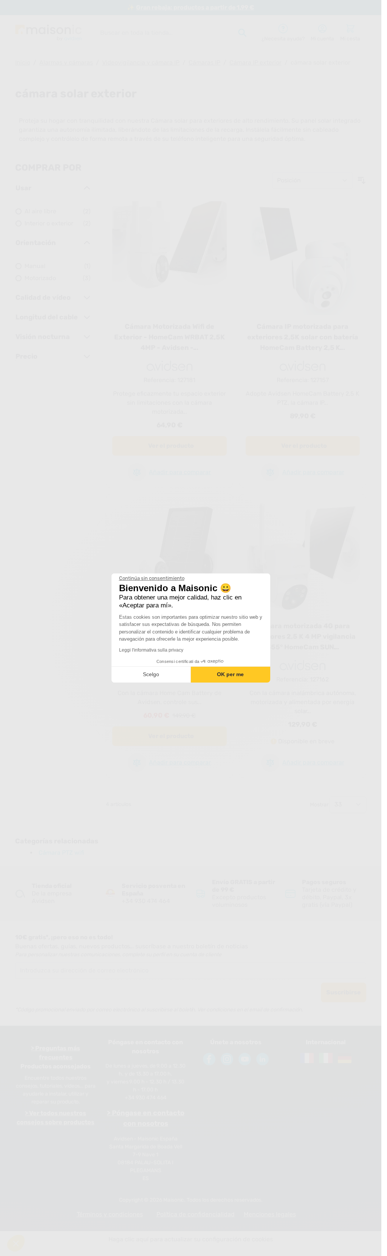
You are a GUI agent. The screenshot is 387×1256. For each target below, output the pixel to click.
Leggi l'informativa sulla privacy (151, 650)
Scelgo (151, 674)
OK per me (230, 674)
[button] (16, 1243)
